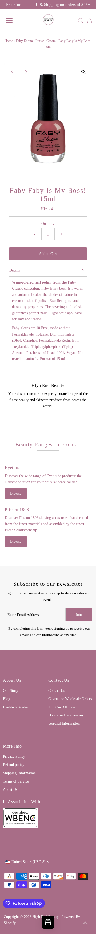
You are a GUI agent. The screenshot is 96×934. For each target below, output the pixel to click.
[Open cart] (89, 20)
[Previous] (13, 72)
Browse (15, 493)
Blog (6, 699)
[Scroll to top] (85, 923)
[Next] (26, 72)
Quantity (47, 223)
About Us (10, 789)
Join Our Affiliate (61, 707)
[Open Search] (80, 20)
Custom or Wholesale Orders (70, 699)
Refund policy (13, 765)
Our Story (10, 690)
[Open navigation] (13, 20)
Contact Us (56, 690)
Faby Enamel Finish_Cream (36, 41)
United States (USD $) (28, 862)
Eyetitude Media (15, 707)
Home (9, 41)
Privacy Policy (14, 756)
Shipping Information (19, 773)
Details (14, 270)
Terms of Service (16, 781)
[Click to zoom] (83, 72)
